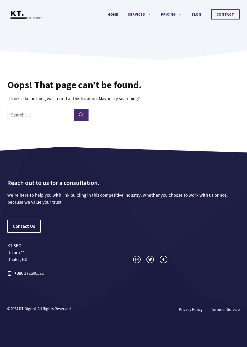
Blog (196, 14)
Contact (225, 14)
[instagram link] (137, 259)
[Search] (81, 115)
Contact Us (24, 226)
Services (136, 14)
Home (113, 14)
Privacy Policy (191, 309)
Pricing (168, 14)
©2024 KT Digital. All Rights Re (33, 308)
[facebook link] (163, 259)
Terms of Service (225, 309)
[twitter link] (150, 259)
